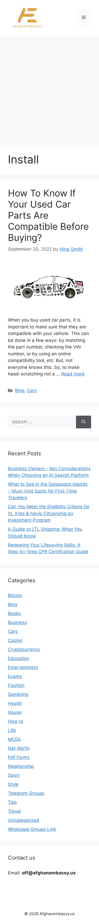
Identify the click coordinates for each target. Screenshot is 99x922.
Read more (72, 374)
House (15, 712)
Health (15, 703)
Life (12, 730)
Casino (15, 640)
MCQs (14, 739)
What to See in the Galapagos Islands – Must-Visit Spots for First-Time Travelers (48, 490)
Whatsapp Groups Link (32, 829)
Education (18, 658)
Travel (14, 811)
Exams (15, 676)
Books (14, 613)
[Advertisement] (49, 87)
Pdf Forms (19, 757)
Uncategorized (23, 820)
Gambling (18, 694)
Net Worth (19, 748)
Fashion (16, 685)
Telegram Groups (26, 793)
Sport (14, 775)
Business (17, 622)
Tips (12, 802)
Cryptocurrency (24, 649)
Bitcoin (15, 595)
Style (13, 784)
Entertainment (23, 667)
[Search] (83, 422)
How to (15, 721)
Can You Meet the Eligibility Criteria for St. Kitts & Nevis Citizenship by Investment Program (48, 513)
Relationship (21, 766)
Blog (19, 390)
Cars (32, 390)
